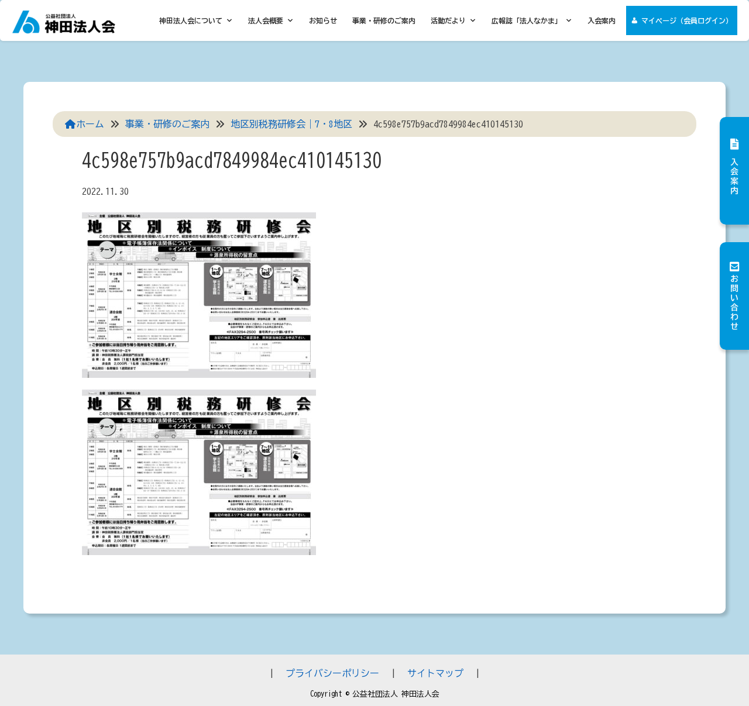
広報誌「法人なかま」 (527, 20)
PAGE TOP (719, 675)
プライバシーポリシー (332, 673)
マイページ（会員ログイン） (687, 20)
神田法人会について (190, 20)
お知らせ (323, 20)
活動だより (448, 20)
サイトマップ (435, 673)
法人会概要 (265, 20)
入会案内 (601, 20)
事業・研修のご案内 (383, 20)
